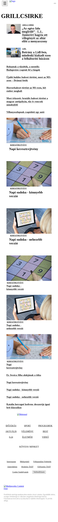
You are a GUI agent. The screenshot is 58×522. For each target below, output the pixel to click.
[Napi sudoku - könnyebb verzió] (29, 200)
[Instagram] (34, 452)
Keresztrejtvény (18, 145)
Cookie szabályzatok (20, 472)
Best (45, 431)
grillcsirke (28, 25)
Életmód (27, 437)
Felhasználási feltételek (42, 462)
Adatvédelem (12, 467)
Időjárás (11, 426)
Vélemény (27, 431)
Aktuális (11, 431)
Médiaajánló (24, 462)
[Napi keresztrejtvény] (23, 153)
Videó (45, 437)
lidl (24, 49)
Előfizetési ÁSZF (44, 467)
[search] (55, 3)
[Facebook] (24, 452)
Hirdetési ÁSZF (27, 467)
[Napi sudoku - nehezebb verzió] (29, 247)
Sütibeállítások (39, 472)
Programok (45, 426)
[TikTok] (29, 452)
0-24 (11, 437)
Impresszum (11, 462)
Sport (27, 426)
